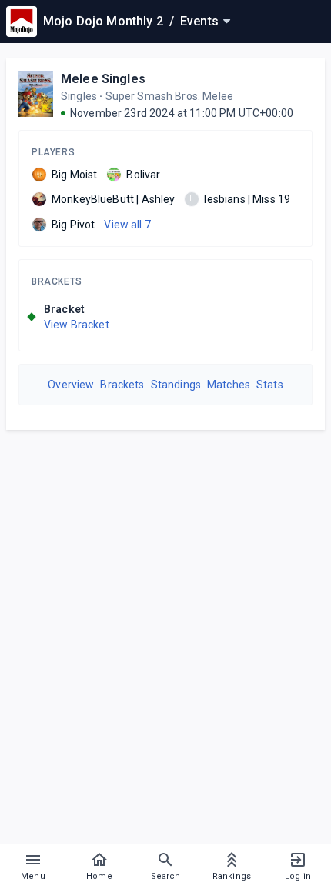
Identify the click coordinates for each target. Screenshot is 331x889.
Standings (176, 384)
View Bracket (76, 324)
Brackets (57, 281)
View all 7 (127, 224)
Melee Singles (103, 79)
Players (53, 152)
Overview (71, 384)
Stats (269, 384)
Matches (228, 384)
